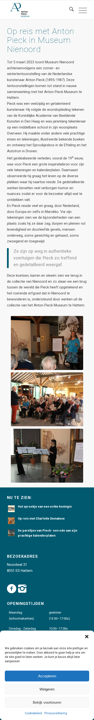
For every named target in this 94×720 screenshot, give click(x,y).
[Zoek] (69, 9)
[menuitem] (69, 9)
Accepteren (47, 676)
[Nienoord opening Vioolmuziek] (47, 456)
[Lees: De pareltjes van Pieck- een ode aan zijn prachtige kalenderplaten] (11, 532)
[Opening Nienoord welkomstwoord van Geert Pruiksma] (47, 399)
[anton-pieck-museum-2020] (39, 9)
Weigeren (47, 689)
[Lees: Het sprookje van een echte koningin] (11, 508)
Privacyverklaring (55, 713)
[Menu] (80, 9)
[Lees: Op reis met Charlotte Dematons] (11, 520)
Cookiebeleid (33, 713)
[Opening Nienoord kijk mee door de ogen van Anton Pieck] (47, 343)
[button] (86, 636)
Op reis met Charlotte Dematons (41, 518)
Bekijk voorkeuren (47, 702)
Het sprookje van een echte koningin (45, 506)
